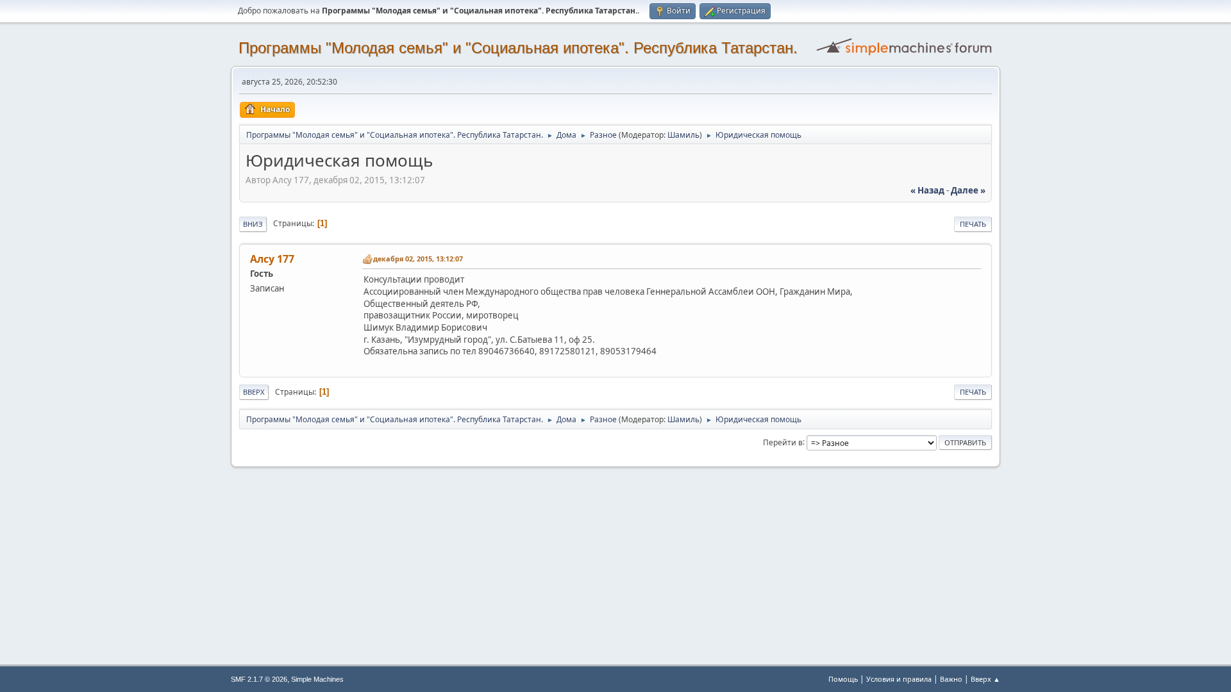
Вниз (253, 224)
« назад (927, 190)
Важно (951, 679)
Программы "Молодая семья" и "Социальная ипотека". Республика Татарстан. (518, 47)
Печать (973, 224)
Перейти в (783, 441)
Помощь (843, 679)
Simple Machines (317, 679)
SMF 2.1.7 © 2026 (259, 679)
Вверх (254, 392)
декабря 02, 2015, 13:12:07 (418, 258)
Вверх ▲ (985, 679)
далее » (968, 190)
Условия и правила (899, 679)
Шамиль (683, 134)
